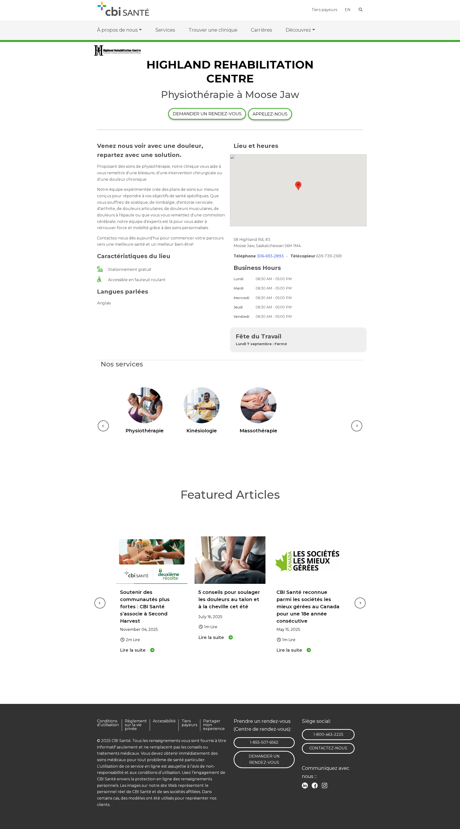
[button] (298, 185)
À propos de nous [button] (117, 30)
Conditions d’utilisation (108, 723)
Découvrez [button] (298, 30)
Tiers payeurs (324, 9)
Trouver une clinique (213, 30)
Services (165, 30)
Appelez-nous (270, 114)
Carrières (261, 30)
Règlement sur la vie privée (136, 725)
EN (348, 9)
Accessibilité (164, 721)
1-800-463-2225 (328, 734)
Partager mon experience (214, 725)
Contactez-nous (328, 748)
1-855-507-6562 (264, 742)
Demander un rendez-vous (207, 113)
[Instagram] (325, 785)
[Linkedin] (306, 785)
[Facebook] (316, 785)
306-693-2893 (271, 256)
